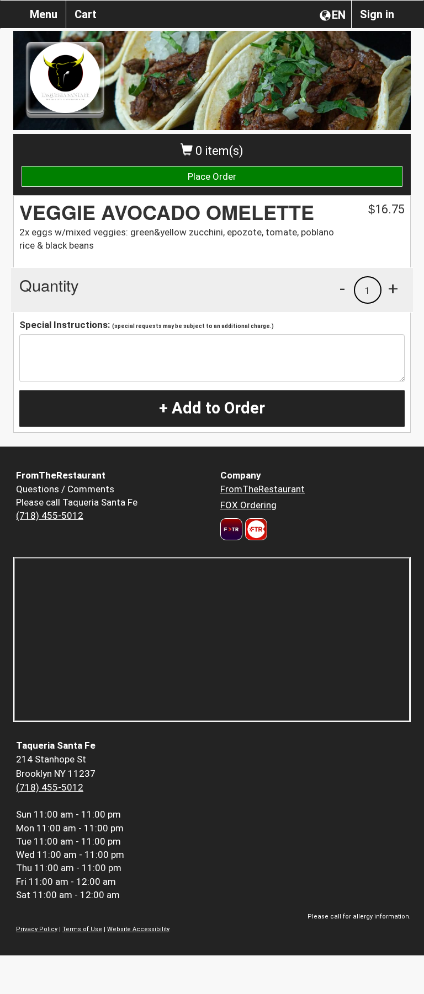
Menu (43, 14)
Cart (86, 14)
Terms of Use (82, 929)
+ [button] (393, 288)
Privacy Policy (36, 929)
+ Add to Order (212, 408)
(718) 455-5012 (49, 515)
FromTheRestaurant (262, 489)
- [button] (342, 288)
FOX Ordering (248, 505)
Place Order (212, 176)
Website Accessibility (138, 929)
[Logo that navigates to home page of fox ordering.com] (254, 529)
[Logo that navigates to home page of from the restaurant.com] (231, 529)
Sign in (377, 14)
